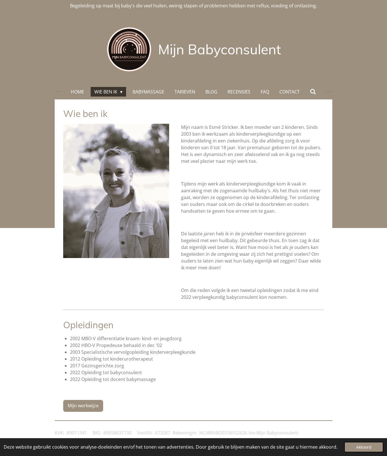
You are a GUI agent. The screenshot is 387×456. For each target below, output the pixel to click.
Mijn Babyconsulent (219, 49)
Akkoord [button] (363, 447)
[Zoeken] (313, 91)
